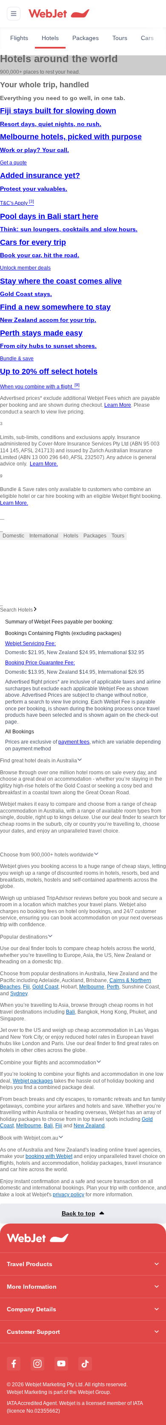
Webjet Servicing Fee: (30, 643)
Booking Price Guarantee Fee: (40, 663)
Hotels (50, 37)
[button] (13, 13)
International (43, 536)
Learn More (117, 405)
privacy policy (68, 1195)
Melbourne (91, 987)
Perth (113, 987)
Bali (70, 1012)
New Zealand (89, 1126)
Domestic (13, 536)
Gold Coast (45, 987)
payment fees (73, 742)
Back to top (78, 1213)
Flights (19, 37)
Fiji (26, 987)
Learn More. (44, 464)
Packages (85, 37)
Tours (119, 37)
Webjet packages (33, 1081)
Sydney (18, 994)
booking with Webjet (49, 1156)
